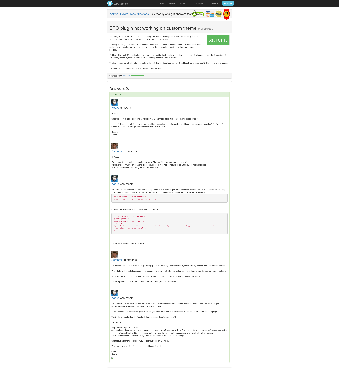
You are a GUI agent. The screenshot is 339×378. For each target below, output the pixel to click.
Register (171, 3)
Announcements (213, 3)
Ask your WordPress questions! (130, 14)
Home (161, 3)
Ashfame (126, 75)
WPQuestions (120, 3)
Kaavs (115, 107)
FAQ (190, 3)
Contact (199, 3)
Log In (182, 3)
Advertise (228, 3)
